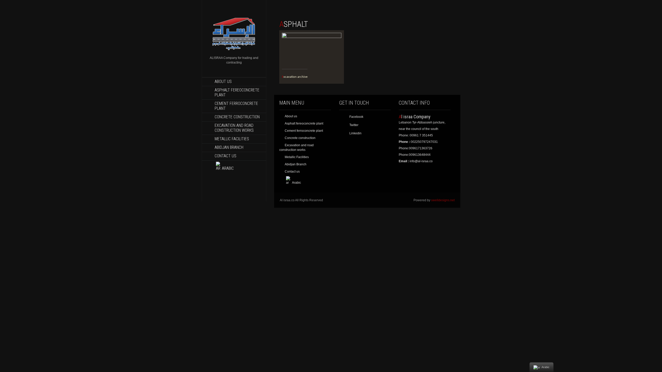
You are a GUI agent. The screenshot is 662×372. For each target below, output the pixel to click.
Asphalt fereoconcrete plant (237, 92)
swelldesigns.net (443, 200)
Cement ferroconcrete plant (236, 106)
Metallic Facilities (232, 138)
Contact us (225, 155)
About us (223, 81)
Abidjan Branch (229, 147)
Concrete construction (237, 116)
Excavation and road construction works (234, 128)
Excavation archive (294, 77)
